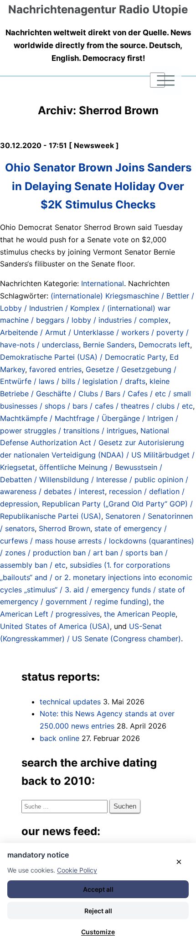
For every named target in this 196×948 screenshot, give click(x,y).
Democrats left (164, 344)
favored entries (55, 369)
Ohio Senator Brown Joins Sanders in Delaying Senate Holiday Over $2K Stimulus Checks (98, 186)
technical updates (70, 701)
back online (59, 738)
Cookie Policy (77, 870)
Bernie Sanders (108, 344)
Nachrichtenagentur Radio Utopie (98, 9)
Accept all (98, 889)
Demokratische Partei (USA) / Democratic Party (82, 357)
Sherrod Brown (64, 528)
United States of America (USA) (55, 626)
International (102, 283)
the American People (139, 613)
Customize (98, 932)
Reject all (98, 911)
